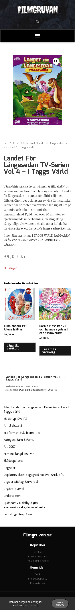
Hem (6, 143)
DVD (21, 143)
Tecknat (30, 143)
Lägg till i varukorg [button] (13, 347)
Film (13, 143)
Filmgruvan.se (37, 535)
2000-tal (52, 389)
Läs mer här (30, 605)
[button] (38, 21)
